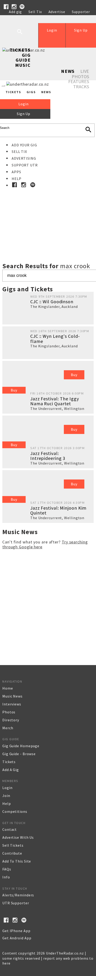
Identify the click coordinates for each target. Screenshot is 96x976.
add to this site (16, 861)
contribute (12, 853)
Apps (16, 171)
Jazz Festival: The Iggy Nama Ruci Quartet (54, 401)
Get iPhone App (16, 930)
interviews (11, 704)
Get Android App (16, 938)
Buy (14, 390)
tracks (81, 86)
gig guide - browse (19, 753)
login (7, 787)
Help (13, 16)
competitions (14, 811)
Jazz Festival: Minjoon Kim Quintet (58, 510)
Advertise (56, 11)
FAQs (6, 869)
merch (7, 728)
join (6, 795)
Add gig (15, 11)
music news (12, 696)
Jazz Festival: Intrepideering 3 (47, 455)
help (6, 803)
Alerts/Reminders (18, 895)
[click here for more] (48, 215)
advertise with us (18, 837)
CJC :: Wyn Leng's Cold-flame (55, 338)
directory (10, 720)
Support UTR (25, 165)
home (7, 688)
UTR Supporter (15, 903)
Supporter (81, 11)
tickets (9, 761)
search (23, 35)
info (6, 877)
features (78, 81)
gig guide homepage (20, 745)
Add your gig (24, 145)
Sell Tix (35, 11)
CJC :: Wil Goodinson (51, 301)
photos (8, 712)
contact (9, 829)
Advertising (24, 158)
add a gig (10, 769)
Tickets (20, 50)
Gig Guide (23, 57)
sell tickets (13, 845)
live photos (80, 73)
